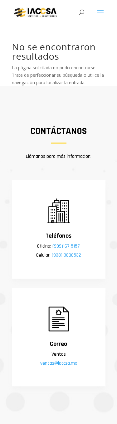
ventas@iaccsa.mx (58, 363)
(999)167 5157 (65, 246)
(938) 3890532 (66, 255)
